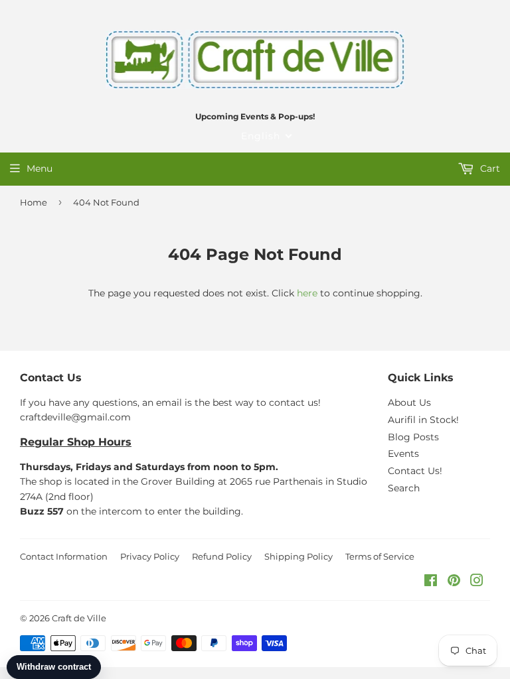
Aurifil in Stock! (423, 420)
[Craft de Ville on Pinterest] (454, 582)
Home (33, 202)
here (307, 293)
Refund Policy (222, 556)
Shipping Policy (298, 556)
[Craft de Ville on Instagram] (476, 582)
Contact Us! (415, 471)
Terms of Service (379, 556)
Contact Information (64, 556)
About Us (409, 402)
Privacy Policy (149, 556)
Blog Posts (413, 437)
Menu (39, 168)
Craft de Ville (79, 618)
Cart (488, 168)
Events (403, 454)
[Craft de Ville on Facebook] (431, 582)
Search (404, 488)
